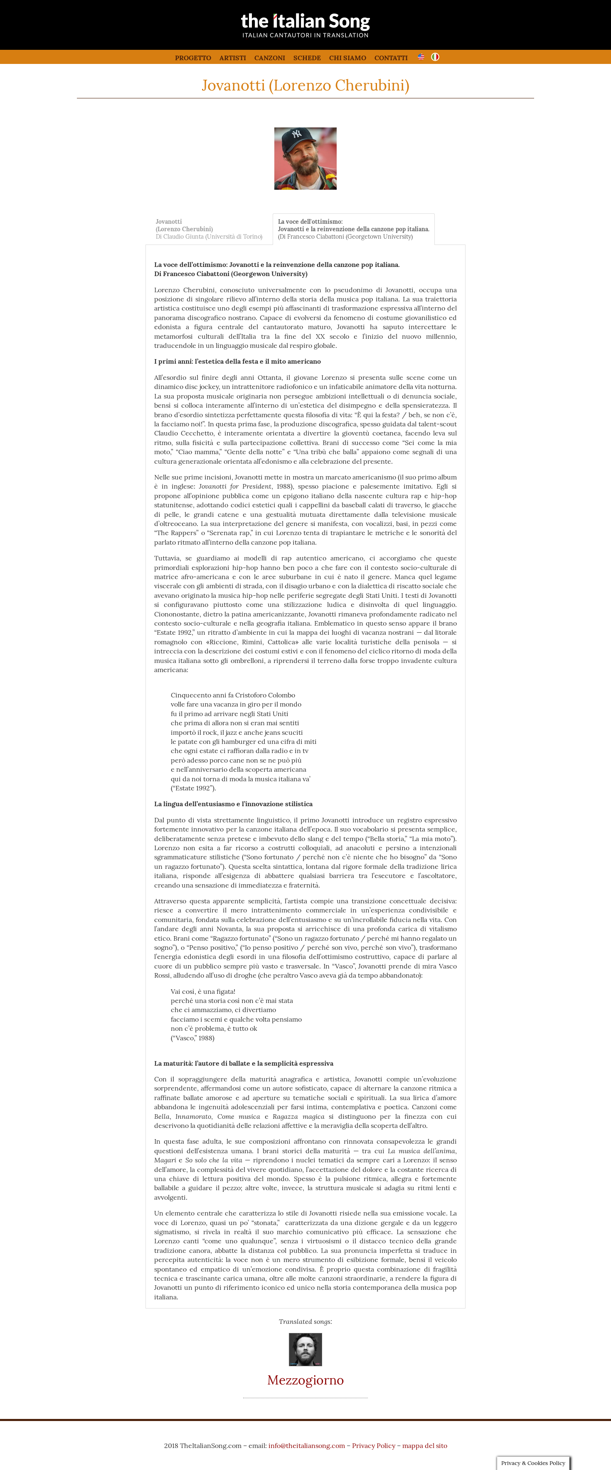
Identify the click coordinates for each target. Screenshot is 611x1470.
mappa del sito (424, 1445)
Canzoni (269, 58)
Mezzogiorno (305, 1380)
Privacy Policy (373, 1445)
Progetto (193, 58)
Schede (307, 58)
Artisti (232, 58)
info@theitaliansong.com (307, 1445)
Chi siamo (347, 58)
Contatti (391, 58)
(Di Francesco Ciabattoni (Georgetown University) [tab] (353, 229)
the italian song (284, 37)
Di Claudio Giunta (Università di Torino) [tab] (209, 229)
